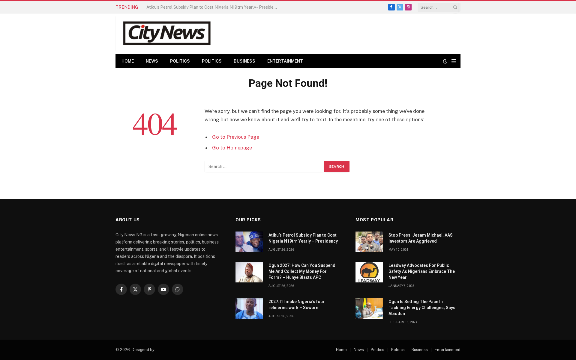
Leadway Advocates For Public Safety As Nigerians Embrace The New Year (421, 271)
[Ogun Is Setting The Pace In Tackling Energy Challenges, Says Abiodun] (369, 308)
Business (244, 61)
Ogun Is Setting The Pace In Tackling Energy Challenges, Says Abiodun (421, 307)
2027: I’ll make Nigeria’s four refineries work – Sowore (296, 304)
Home (128, 61)
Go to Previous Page (235, 137)
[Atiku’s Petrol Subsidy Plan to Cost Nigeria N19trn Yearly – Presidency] (249, 242)
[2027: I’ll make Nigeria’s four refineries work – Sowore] (249, 308)
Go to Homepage (232, 148)
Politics (180, 61)
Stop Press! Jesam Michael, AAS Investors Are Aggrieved (420, 238)
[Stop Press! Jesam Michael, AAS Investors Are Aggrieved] (369, 242)
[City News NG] (167, 33)
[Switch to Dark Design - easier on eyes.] (445, 61)
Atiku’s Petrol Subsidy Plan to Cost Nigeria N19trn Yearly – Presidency (303, 238)
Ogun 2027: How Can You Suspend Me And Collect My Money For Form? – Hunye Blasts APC (213, 7)
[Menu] (454, 61)
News (152, 61)
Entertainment (285, 61)
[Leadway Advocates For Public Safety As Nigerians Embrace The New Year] (369, 272)
